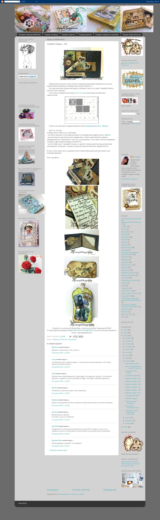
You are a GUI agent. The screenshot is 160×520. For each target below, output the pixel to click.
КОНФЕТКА (125, 257)
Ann (53, 373)
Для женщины (126, 247)
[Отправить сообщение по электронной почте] (70, 336)
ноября (128, 341)
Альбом (124, 226)
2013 (126, 330)
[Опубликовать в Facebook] (80, 336)
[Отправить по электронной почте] (74, 336)
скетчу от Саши (80, 93)
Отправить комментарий (58, 450)
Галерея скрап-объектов (131, 35)
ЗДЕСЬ (107, 135)
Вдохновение (126, 232)
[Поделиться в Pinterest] (82, 336)
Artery (54, 388)
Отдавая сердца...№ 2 (133, 393)
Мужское (56, 339)
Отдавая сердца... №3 (133, 390)
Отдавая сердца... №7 (133, 378)
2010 (126, 427)
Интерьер (124, 250)
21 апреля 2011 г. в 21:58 (61, 405)
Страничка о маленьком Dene (132, 406)
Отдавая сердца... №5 (133, 384)
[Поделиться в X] (78, 336)
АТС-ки (123, 229)
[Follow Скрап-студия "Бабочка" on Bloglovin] (27, 68)
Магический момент (132, 363)
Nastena (55, 347)
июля (127, 352)
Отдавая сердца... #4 (132, 387)
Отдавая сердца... (131, 398)
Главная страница (51, 35)
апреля (128, 361)
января (128, 423)
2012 (126, 333)
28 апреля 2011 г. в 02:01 (61, 434)
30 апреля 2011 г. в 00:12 (61, 446)
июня (127, 355)
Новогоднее (125, 270)
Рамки (123, 285)
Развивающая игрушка (129, 280)
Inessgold (136, 157)
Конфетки (124, 259)
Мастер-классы (126, 265)
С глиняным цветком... (133, 375)
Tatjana (54, 400)
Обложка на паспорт (128, 272)
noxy (54, 359)
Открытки (63, 339)
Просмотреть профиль (129, 179)
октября (128, 344)
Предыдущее (109, 490)
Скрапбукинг (72, 339)
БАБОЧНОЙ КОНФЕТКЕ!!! (83, 330)
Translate (137, 123)
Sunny (54, 412)
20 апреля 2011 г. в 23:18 (61, 381)
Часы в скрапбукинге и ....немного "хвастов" (133, 367)
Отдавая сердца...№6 (133, 381)
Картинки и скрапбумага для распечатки (130, 253)
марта (127, 417)
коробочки (125, 262)
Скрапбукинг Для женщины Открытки (131, 221)
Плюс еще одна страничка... (130, 402)
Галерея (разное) (85, 35)
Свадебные (125, 288)
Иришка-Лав (56, 440)
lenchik (54, 426)
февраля (128, 420)
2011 (125, 335)
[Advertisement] (81, 471)
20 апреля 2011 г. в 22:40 (61, 367)
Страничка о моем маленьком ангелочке (131, 412)
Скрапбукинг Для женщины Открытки (131, 299)
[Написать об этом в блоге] (76, 336)
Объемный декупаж (128, 275)
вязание (124, 242)
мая (127, 358)
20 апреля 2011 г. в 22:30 (61, 353)
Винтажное (125, 237)
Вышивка (124, 239)
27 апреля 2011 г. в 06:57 (61, 420)
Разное (123, 283)
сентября (129, 347)
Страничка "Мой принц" (131, 371)
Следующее (53, 490)
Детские (124, 245)
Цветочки (124, 311)
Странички (125, 309)
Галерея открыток (68, 35)
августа (128, 349)
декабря (128, 338)
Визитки (124, 234)
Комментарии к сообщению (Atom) (71, 494)
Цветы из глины (126, 314)
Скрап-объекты (126, 291)
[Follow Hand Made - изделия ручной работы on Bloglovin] (28, 77)
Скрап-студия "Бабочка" (129, 293)
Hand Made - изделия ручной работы (48, 10)
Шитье (123, 317)
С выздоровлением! (132, 395)
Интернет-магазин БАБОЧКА (30, 35)
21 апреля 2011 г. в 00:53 (61, 393)
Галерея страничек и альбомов (107, 35)
